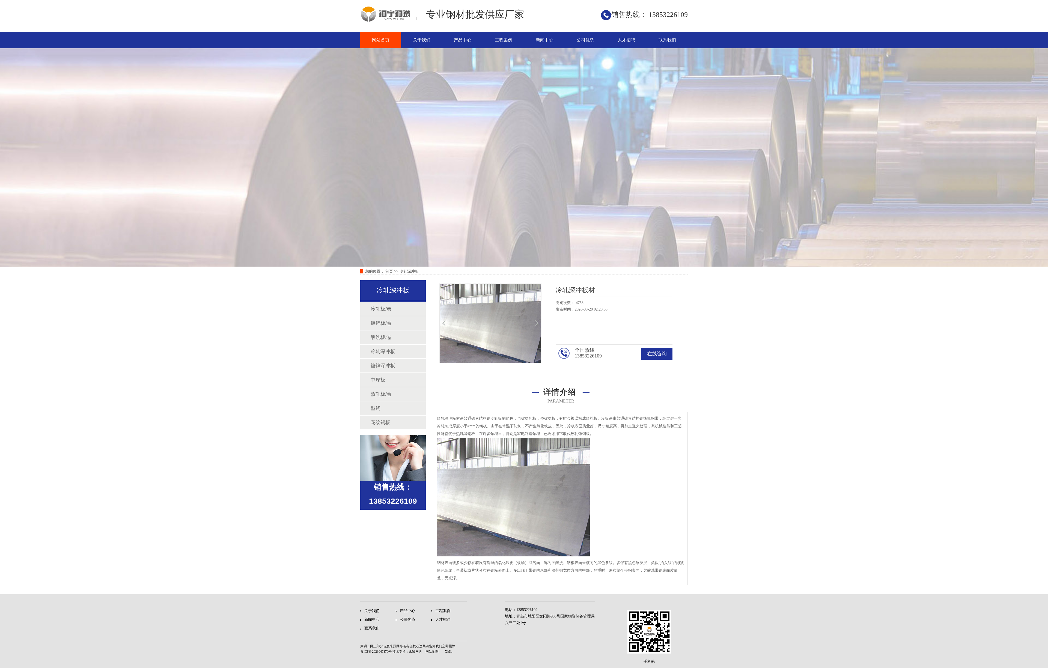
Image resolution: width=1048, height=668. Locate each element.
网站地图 (432, 652)
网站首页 (380, 40)
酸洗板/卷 (381, 337)
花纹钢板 (380, 422)
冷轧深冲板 (409, 271)
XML (448, 652)
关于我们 (421, 40)
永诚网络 (415, 652)
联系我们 (667, 40)
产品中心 (462, 40)
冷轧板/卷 (381, 309)
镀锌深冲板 (383, 365)
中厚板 (378, 380)
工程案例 (503, 40)
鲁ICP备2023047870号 (376, 652)
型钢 (375, 408)
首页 (389, 271)
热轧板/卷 (381, 394)
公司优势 (585, 40)
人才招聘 (626, 40)
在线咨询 (657, 353)
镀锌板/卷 (381, 323)
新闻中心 (544, 40)
